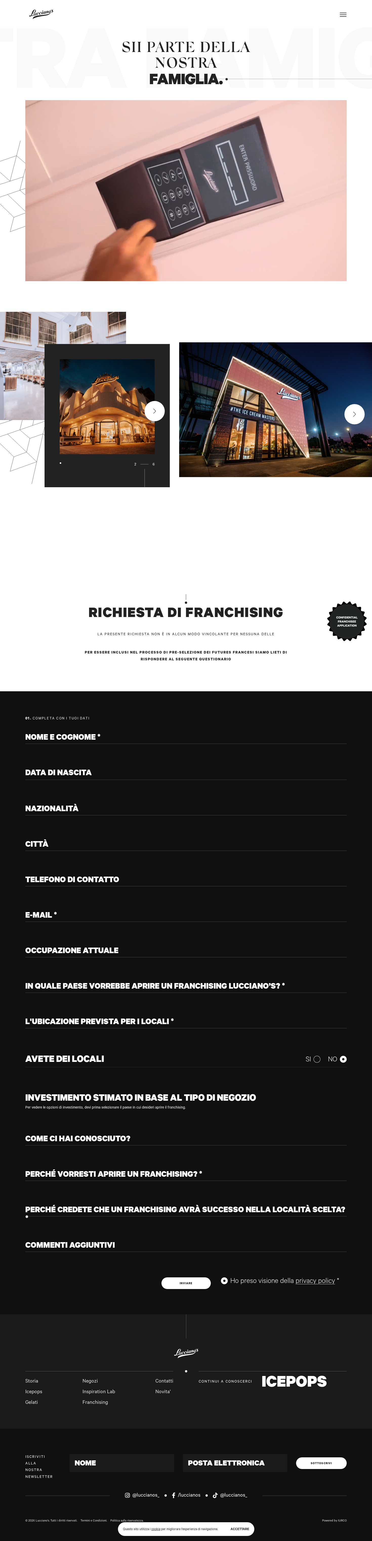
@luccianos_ (145, 1496)
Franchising (95, 1403)
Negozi (90, 1382)
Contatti (164, 1382)
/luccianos (188, 1496)
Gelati (31, 1403)
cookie (155, 1529)
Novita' (163, 1392)
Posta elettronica (226, 1464)
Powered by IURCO (334, 1521)
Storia (31, 1382)
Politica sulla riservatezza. (126, 1521)
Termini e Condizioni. (93, 1521)
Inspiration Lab (98, 1392)
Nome (85, 1464)
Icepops (33, 1392)
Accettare (240, 1529)
